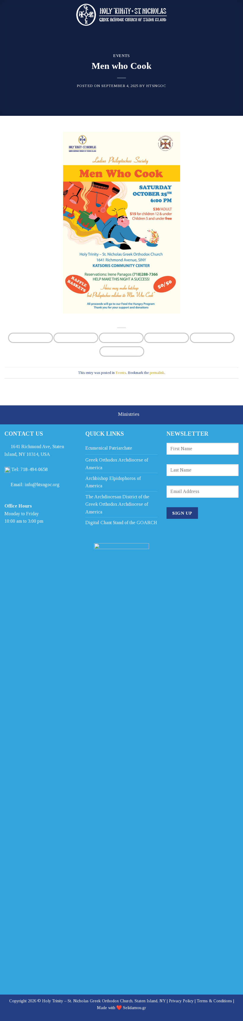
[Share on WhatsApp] (30, 338)
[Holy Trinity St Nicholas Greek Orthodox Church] (121, 14)
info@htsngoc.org (42, 484)
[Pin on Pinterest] (212, 338)
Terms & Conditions (214, 1000)
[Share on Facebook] (76, 338)
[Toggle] (109, 415)
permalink (157, 373)
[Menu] (233, 13)
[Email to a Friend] (166, 338)
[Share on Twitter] (121, 338)
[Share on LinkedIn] (122, 351)
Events (121, 56)
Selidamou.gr (134, 1007)
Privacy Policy (181, 1000)
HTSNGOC (156, 86)
